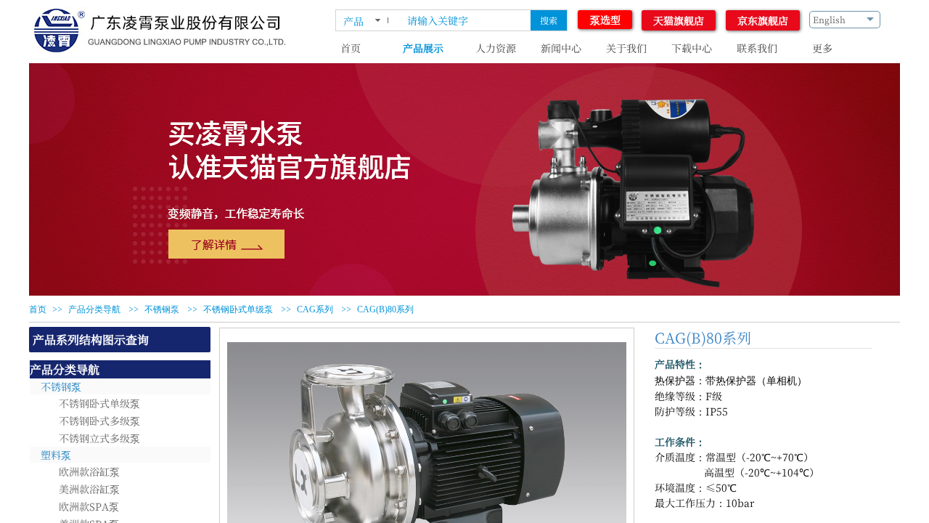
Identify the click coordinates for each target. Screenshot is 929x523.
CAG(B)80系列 (385, 309)
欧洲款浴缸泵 (89, 471)
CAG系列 (315, 309)
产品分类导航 (94, 309)
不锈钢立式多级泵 (99, 438)
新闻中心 (561, 48)
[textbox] (466, 20)
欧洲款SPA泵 (89, 506)
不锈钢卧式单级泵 (238, 309)
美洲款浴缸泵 (89, 489)
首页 (350, 48)
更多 (822, 48)
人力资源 (495, 48)
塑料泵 (56, 454)
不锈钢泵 (161, 309)
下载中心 (691, 48)
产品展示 (423, 48)
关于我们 (626, 48)
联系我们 (757, 48)
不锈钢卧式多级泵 (99, 420)
